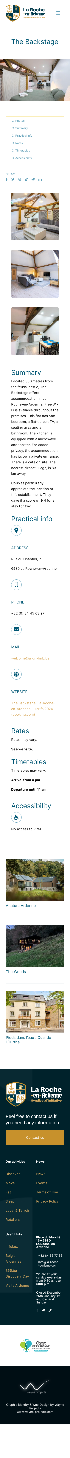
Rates (19, 143)
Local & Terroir (17, 1210)
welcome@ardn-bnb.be (30, 658)
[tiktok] (26, 179)
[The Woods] (35, 928)
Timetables (22, 150)
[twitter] (13, 179)
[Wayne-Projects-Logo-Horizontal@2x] (35, 1379)
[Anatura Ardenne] (35, 862)
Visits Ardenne (17, 1285)
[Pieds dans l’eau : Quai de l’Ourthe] (35, 994)
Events (41, 1183)
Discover (13, 1174)
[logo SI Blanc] (34, 1084)
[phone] (50, 1310)
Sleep (10, 1201)
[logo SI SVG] (25, 6)
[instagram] (19, 179)
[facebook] (7, 179)
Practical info (23, 135)
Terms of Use (47, 1192)
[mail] (33, 179)
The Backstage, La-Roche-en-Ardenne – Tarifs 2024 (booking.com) (33, 709)
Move (10, 1183)
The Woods (16, 971)
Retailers (13, 1220)
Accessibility (23, 158)
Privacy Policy (47, 1201)
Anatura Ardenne (21, 905)
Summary (21, 128)
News (40, 1174)
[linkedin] (40, 179)
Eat (8, 1192)
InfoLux (12, 1246)
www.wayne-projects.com (35, 1412)
